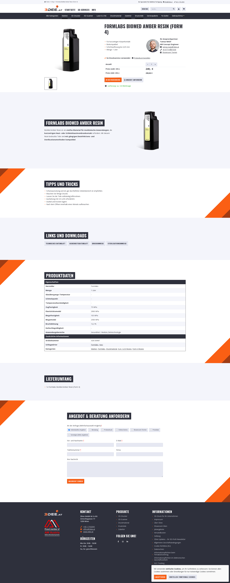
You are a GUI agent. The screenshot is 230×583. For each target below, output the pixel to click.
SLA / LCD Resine (125, 349)
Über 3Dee (158, 523)
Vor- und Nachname (75, 440)
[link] (70, 10)
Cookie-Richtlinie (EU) (162, 546)
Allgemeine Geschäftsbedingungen (167, 543)
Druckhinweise (98, 243)
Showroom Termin (169, 52)
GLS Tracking (159, 563)
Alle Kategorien (52, 16)
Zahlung (157, 536)
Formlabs (94, 345)
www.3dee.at (88, 532)
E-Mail (119, 440)
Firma (118, 450)
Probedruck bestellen (142, 58)
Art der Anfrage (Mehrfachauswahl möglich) (84, 426)
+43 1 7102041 (89, 527)
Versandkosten (160, 533)
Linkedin (127, 541)
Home (47, 2)
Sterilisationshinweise (117, 243)
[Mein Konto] (179, 9)
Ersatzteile (122, 526)
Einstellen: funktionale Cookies (182, 577)
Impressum (158, 519)
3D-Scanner (122, 519)
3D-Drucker (122, 516)
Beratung (145, 9)
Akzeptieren (160, 577)
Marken (94, 349)
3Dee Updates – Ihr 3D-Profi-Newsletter (169, 539)
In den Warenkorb (113, 80)
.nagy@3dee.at (171, 47)
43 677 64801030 (169, 49)
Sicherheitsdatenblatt (78, 243)
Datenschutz (159, 549)
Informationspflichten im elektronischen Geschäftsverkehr (169, 559)
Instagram (123, 541)
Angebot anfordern (133, 80)
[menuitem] (70, 10)
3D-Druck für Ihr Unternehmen (166, 516)
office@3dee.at (168, 2)
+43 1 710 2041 (180, 2)
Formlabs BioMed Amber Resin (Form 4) (67, 2)
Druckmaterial (111, 349)
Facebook (118, 541)
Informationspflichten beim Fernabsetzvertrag (164, 554)
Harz (101, 345)
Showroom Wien (160, 526)
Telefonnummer (74, 450)
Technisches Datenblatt (55, 243)
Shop (52, 2)
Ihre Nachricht (72, 459)
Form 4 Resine (138, 349)
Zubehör (121, 529)
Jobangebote (159, 529)
